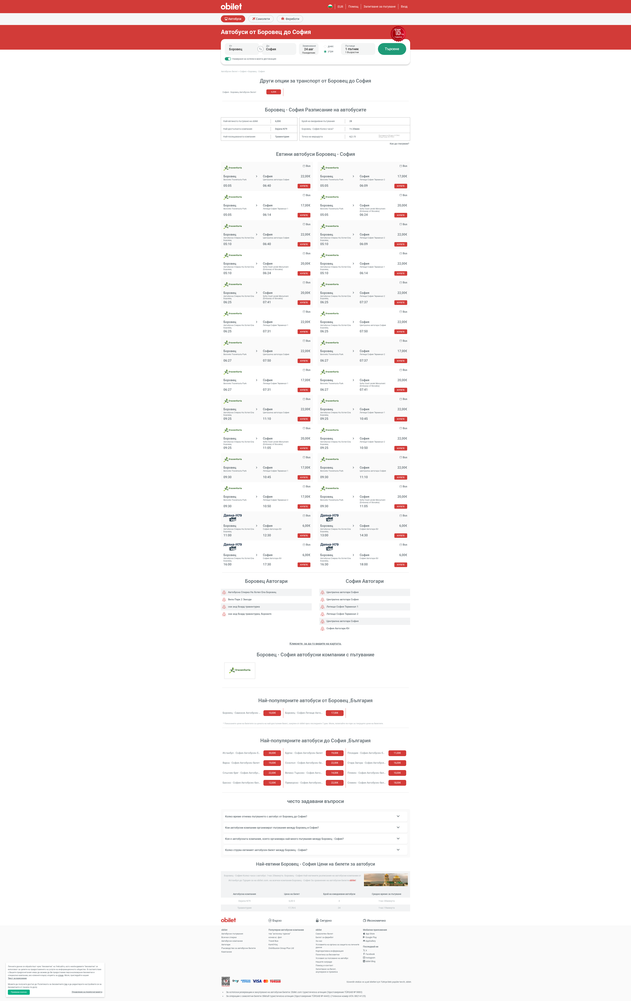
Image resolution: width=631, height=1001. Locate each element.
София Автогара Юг (338, 628)
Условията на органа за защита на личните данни (337, 946)
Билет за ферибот (324, 937)
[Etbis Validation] (226, 982)
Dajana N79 (281, 129)
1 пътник (352, 49)
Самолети (262, 19)
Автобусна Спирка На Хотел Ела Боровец (251, 592)
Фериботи (292, 19)
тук (65, 984)
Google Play (371, 937)
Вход (404, 6)
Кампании (226, 952)
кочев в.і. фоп (275, 937)
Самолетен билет (324, 933)
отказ (60, 975)
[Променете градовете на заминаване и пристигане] (260, 49)
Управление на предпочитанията (87, 992)
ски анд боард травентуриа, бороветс (249, 613)
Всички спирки (229, 937)
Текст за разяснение (17, 978)
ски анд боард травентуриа (243, 606)
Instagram (370, 957)
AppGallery (370, 941)
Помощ (353, 6)
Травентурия (282, 136)
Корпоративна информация (329, 951)
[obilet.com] (239, 9)
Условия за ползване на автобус (332, 958)
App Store (370, 933)
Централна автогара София (342, 592)
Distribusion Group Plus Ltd (281, 948)
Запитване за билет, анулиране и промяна (327, 970)
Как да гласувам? (399, 143)
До (267, 46)
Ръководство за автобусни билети (238, 948)
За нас (319, 941)
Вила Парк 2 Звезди (239, 599)
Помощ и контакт (324, 965)
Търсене (392, 49)
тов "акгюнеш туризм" (280, 933)
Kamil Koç (273, 944)
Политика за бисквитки (327, 954)
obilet (353, 880)
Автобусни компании (232, 941)
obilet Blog (370, 961)
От (230, 46)
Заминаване (309, 46)
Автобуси (234, 19)
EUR (340, 6)
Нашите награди (324, 962)
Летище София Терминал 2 (342, 613)
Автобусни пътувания (232, 933)
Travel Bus (273, 941)
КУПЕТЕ (304, 186)
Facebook (370, 954)
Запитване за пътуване (380, 6)
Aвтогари (225, 944)
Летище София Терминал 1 (342, 606)
